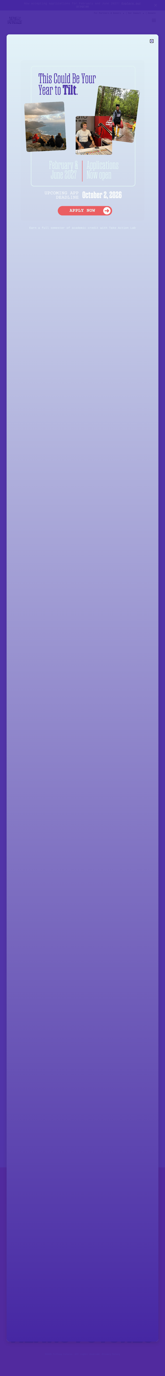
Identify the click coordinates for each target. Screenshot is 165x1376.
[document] (82, 688)
